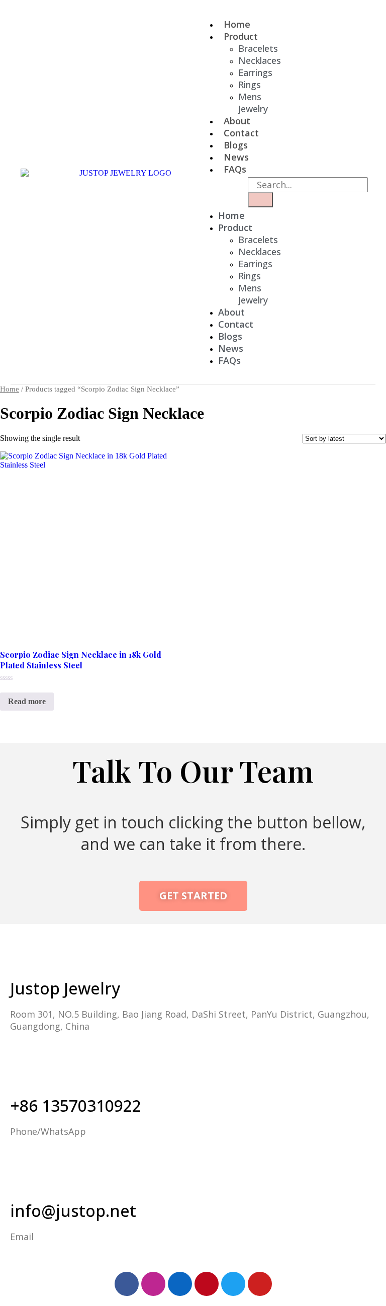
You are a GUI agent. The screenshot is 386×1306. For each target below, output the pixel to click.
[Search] (260, 199)
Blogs (230, 336)
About (231, 312)
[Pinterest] (207, 1284)
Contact (235, 324)
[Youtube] (260, 1284)
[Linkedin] (180, 1284)
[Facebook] (127, 1284)
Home (231, 215)
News (230, 348)
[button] (200, 192)
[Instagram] (153, 1284)
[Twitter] (233, 1284)
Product (241, 36)
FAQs (235, 169)
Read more (27, 701)
